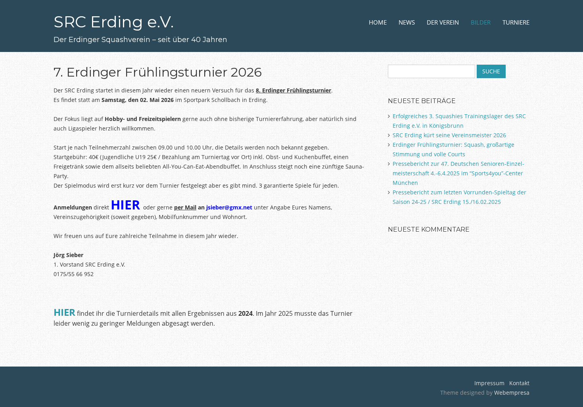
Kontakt (518, 383)
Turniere (515, 22)
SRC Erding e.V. (114, 21)
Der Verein (443, 22)
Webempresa (511, 392)
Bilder (481, 22)
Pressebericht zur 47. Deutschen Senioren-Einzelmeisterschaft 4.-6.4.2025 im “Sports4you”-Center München (458, 173)
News (407, 22)
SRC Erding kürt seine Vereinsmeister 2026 (449, 135)
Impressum (489, 383)
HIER (125, 204)
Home (378, 22)
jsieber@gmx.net (229, 207)
